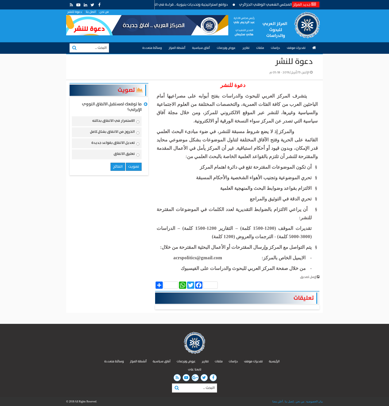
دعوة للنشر (74, 11)
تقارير (245, 47)
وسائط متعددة (152, 47)
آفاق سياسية (201, 47)
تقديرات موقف (296, 47)
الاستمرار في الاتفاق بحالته (113, 122)
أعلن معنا (277, 401)
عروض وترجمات (226, 47)
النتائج (118, 166)
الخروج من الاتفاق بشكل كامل (112, 133)
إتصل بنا (289, 401)
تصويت (127, 90)
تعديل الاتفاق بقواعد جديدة (113, 144)
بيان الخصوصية (314, 401)
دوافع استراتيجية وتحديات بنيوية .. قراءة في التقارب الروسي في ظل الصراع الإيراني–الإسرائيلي (164, 4)
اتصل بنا (91, 11)
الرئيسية (274, 361)
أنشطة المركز (177, 47)
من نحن (104, 11)
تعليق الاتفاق (124, 155)
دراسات (275, 47)
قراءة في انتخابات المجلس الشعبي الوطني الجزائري (290, 4)
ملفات (260, 47)
